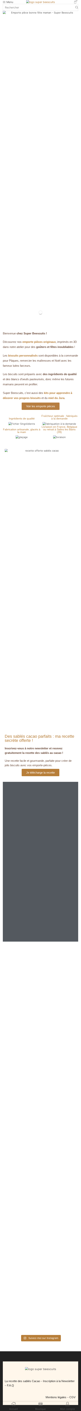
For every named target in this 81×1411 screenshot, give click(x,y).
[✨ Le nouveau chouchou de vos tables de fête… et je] (40, 1235)
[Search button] (76, 7)
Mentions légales (56, 1397)
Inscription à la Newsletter (59, 1381)
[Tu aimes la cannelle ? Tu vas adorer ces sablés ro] (40, 1173)
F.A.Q (10, 1385)
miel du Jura (56, 398)
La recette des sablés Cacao (22, 1381)
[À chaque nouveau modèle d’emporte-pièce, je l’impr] (40, 1300)
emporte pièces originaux (39, 341)
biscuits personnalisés (23, 355)
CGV (72, 1397)
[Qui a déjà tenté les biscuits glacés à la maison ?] (40, 1134)
